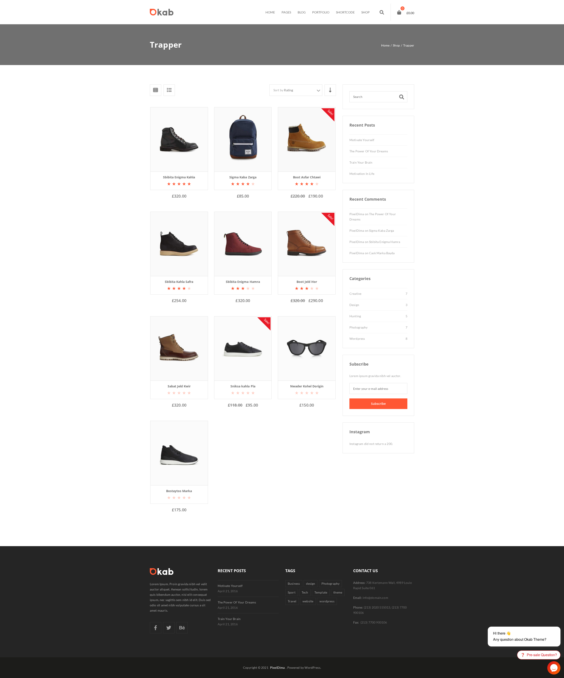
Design (354, 305)
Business (294, 583)
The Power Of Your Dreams (368, 151)
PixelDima (356, 214)
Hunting (355, 316)
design (310, 583)
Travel (292, 601)
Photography (358, 327)
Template (320, 592)
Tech (305, 592)
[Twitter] (168, 627)
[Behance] (181, 627)
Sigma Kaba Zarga (381, 230)
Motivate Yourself (362, 140)
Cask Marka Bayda (382, 253)
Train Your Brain (361, 162)
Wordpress (357, 338)
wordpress (326, 601)
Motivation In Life (361, 174)
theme (337, 592)
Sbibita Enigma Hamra (384, 242)
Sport (291, 592)
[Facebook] (155, 627)
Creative (355, 293)
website (307, 601)
